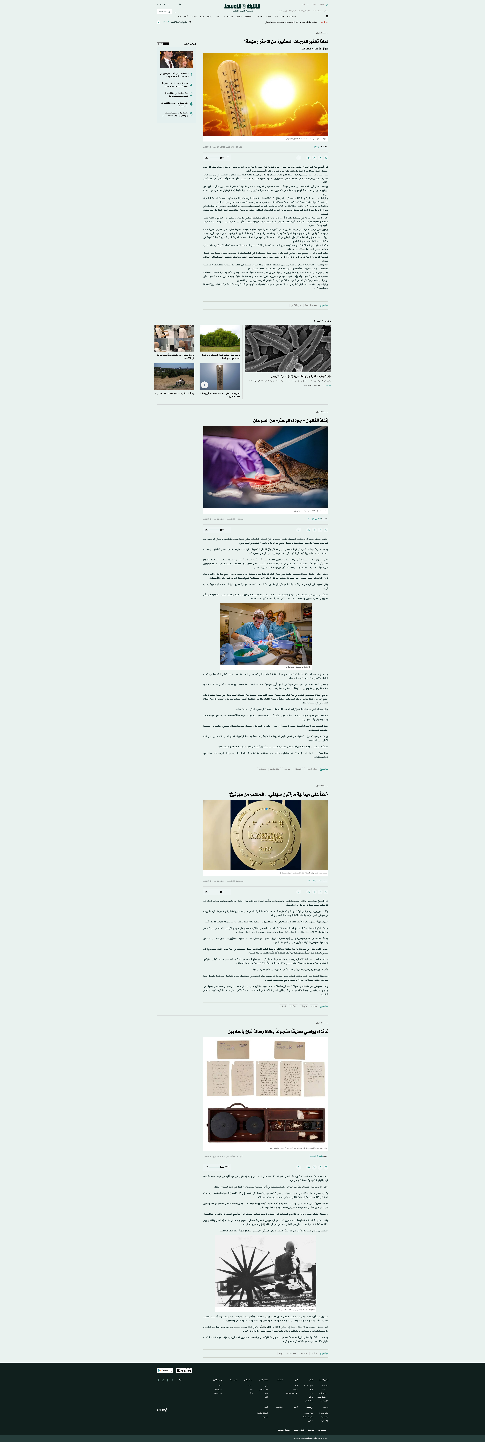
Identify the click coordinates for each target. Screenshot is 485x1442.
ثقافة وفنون (259, 17)
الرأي (276, 17)
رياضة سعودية (323, 1413)
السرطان (297, 769)
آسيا (311, 1393)
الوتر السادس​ (263, 1390)
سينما (266, 1393)
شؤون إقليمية (324, 1401)
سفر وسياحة (218, 1390)
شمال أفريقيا (322, 1393)
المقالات (296, 1386)
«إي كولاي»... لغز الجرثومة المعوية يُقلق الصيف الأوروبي (301, 376)
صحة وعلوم (248, 17)
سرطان (287, 769)
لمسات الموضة (218, 1393)
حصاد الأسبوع (309, 1413)
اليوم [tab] (166, 44)
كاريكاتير (295, 1390)
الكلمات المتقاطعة (262, 1413)
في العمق (209, 17)
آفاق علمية (274, 769)
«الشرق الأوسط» (314, 519)
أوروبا (311, 1390)
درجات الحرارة (311, 305)
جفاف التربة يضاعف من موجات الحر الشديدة (174, 393)
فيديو (202, 17)
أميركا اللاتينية (309, 1401)
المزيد (179, 17)
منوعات (304, 1006)
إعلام (266, 1397)
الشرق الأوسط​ (291, 17)
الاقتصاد (268, 17)
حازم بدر (317, 146)
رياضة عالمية (324, 1421)
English (321, 4)
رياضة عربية (324, 1417)
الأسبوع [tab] (160, 44)
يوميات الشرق (322, 32)
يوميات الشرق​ (228, 17)
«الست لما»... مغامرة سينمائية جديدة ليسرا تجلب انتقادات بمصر (175, 114)
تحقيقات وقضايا (308, 1417)
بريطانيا (262, 769)
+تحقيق (310, 1421)
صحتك (250, 1386)
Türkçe (314, 4)
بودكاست (194, 17)
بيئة (251, 1393)
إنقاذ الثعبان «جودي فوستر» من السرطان (290, 421)
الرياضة (218, 17)
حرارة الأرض (296, 305)
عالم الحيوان (311, 769)
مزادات (314, 1353)
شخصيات (291, 1353)
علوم (251, 1390)
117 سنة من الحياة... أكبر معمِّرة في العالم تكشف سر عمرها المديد (174, 85)
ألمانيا (283, 1006)
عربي (327, 4)
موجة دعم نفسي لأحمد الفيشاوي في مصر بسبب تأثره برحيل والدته (174, 75)
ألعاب (186, 17)
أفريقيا (311, 1397)
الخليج (324, 1390)
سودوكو (265, 1417)
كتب (266, 1386)
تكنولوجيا (239, 17)
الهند (281, 1353)
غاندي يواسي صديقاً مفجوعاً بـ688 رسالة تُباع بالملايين (278, 1032)
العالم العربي (324, 1386)
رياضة (314, 1006)
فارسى (303, 4)
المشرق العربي (322, 1397)
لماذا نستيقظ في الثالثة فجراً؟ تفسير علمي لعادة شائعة (176, 94)
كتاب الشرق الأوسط (291, 1393)
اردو (308, 4)
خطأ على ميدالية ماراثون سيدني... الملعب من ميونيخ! (278, 794)
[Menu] (327, 16)
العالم (282, 17)
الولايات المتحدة (308, 1386)
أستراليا (293, 1006)
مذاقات (220, 1386)
